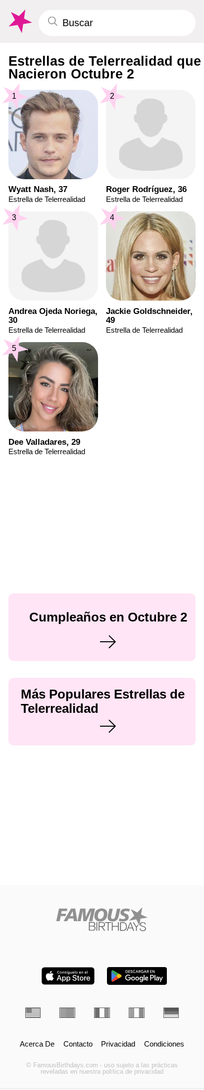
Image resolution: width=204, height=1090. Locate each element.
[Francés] (102, 1013)
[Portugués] (67, 1013)
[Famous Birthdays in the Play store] (137, 976)
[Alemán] (171, 1013)
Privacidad (118, 1044)
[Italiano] (137, 1013)
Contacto (78, 1044)
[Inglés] (33, 1013)
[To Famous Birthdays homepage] (19, 21)
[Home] (102, 919)
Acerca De (37, 1044)
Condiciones (164, 1044)
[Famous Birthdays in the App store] (68, 976)
